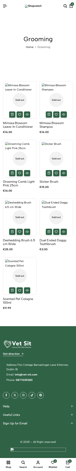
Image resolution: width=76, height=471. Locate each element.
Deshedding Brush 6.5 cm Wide (19, 242)
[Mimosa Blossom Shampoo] (56, 100)
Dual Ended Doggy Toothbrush (53, 242)
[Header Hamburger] (5, 6)
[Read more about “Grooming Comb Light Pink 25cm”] (12, 173)
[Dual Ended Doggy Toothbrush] (56, 217)
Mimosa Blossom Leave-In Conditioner (18, 125)
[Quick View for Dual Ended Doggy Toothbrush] (64, 232)
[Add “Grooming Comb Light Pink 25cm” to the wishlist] (20, 173)
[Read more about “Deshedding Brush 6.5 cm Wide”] (12, 232)
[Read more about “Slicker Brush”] (49, 173)
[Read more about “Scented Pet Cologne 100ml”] (12, 290)
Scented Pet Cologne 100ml (18, 300)
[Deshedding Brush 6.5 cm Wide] (19, 217)
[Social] (6, 395)
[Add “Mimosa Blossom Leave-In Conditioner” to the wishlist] (20, 114)
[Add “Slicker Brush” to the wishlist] (56, 173)
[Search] (65, 6)
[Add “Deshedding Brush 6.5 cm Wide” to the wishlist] (20, 232)
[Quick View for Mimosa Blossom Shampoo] (64, 114)
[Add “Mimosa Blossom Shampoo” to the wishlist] (56, 114)
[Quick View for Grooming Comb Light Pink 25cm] (27, 173)
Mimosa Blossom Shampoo (52, 125)
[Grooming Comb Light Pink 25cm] (19, 158)
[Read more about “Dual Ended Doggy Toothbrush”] (49, 232)
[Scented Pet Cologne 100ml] (19, 276)
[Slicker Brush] (56, 158)
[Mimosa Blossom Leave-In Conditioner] (19, 100)
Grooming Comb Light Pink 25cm (19, 183)
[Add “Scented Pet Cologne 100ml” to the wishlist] (20, 290)
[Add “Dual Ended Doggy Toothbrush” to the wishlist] (56, 232)
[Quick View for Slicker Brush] (64, 173)
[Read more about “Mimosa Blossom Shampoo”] (49, 114)
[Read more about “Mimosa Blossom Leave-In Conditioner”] (12, 114)
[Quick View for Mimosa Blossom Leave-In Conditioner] (27, 114)
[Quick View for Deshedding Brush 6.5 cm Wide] (27, 232)
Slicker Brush (49, 181)
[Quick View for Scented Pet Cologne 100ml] (27, 290)
